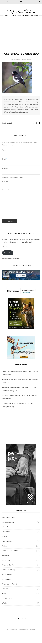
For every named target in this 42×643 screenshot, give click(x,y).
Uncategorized (7, 598)
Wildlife (4, 603)
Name (4, 150)
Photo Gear (6, 560)
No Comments (26, 59)
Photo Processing (8, 570)
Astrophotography (8, 517)
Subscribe (7, 253)
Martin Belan (21, 11)
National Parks (7, 541)
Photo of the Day (8, 565)
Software (5, 589)
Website (5, 168)
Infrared (5, 527)
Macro (4, 536)
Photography (6, 579)
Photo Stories (7, 574)
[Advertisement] (21, 34)
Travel (4, 593)
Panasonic (5, 555)
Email (4, 159)
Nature (4, 546)
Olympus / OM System (10, 551)
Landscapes (6, 532)
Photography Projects (10, 584)
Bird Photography (8, 522)
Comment (5, 190)
